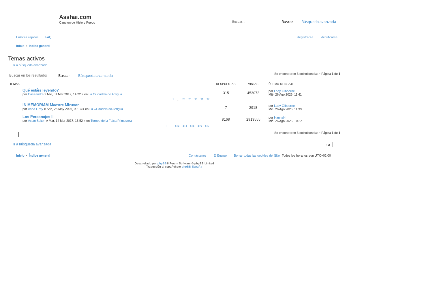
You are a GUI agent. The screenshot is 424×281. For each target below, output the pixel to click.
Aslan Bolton (36, 120)
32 (208, 99)
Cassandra (36, 94)
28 (183, 99)
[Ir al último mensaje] (297, 91)
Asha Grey (35, 109)
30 (195, 99)
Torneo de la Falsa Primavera (111, 120)
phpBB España (192, 166)
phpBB (162, 163)
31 (201, 99)
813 (177, 126)
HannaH (280, 117)
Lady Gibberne (284, 91)
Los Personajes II (38, 117)
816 (200, 126)
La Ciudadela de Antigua (105, 94)
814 (185, 126)
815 (192, 126)
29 (189, 99)
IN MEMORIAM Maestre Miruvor (50, 105)
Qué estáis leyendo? (40, 90)
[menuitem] (46, 37)
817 (207, 126)
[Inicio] (34, 19)
